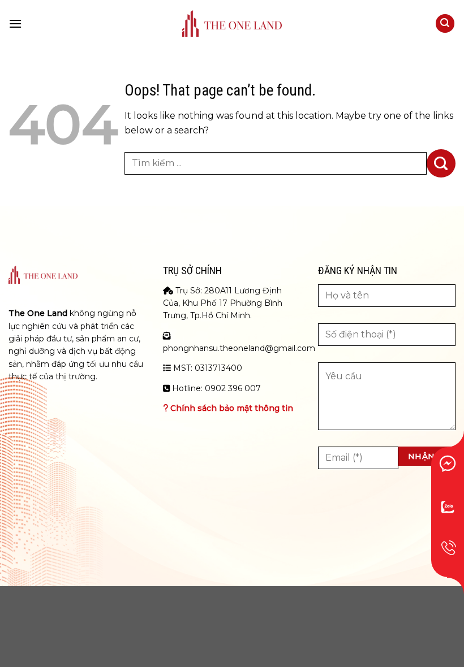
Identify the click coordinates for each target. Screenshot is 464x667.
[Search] (445, 23)
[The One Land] (232, 23)
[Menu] (15, 23)
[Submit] (441, 163)
